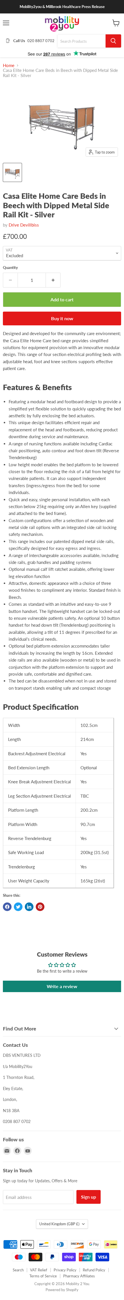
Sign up (88, 1196)
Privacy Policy (65, 1270)
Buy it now (62, 318)
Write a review (62, 986)
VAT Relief (38, 1270)
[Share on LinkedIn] (29, 906)
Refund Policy (94, 1270)
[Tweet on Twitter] (18, 906)
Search (18, 1270)
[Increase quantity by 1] (53, 280)
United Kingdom (59, 1224)
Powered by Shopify (62, 1289)
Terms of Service (43, 1276)
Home (8, 65)
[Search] (113, 41)
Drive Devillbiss (24, 224)
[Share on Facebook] (7, 906)
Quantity (10, 267)
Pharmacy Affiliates (79, 1276)
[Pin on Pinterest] (40, 906)
